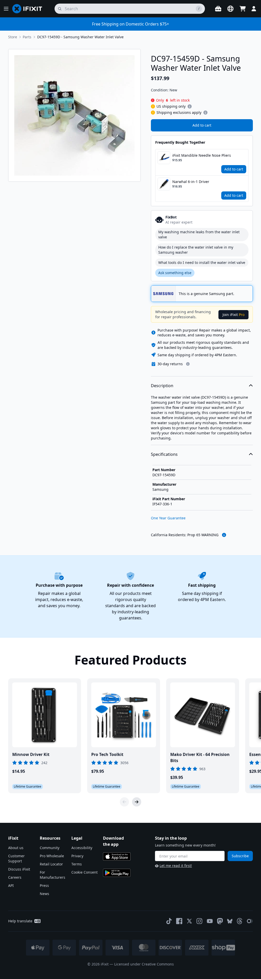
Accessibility (81, 847)
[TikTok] (169, 921)
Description (162, 385)
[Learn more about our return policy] (188, 364)
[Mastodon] (220, 921)
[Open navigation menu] (6, 9)
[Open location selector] (230, 9)
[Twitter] (189, 921)
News (44, 893)
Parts (27, 36)
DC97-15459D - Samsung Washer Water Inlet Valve (80, 36)
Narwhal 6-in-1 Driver (190, 181)
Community (49, 847)
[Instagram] (200, 921)
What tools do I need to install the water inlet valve (201, 262)
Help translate (20, 921)
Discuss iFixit (19, 869)
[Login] (254, 9)
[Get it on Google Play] (116, 873)
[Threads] (240, 921)
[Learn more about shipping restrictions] (190, 106)
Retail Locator (51, 864)
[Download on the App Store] (116, 856)
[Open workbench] (218, 9)
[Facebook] (179, 921)
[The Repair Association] (250, 921)
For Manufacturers (52, 875)
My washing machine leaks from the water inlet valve (199, 234)
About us (15, 847)
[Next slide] (136, 801)
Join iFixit (233, 314)
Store (12, 36)
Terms (76, 864)
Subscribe (240, 855)
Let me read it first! (176, 865)
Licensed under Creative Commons (144, 964)
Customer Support (16, 858)
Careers (14, 877)
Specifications (164, 454)
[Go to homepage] (29, 8)
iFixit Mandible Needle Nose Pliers (201, 155)
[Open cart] (243, 9)
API (11, 885)
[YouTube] (210, 921)
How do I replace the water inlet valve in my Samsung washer (195, 250)
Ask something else (174, 272)
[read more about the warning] (224, 535)
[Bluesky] (229, 921)
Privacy (77, 855)
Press (44, 885)
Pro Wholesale (52, 855)
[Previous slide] (124, 801)
